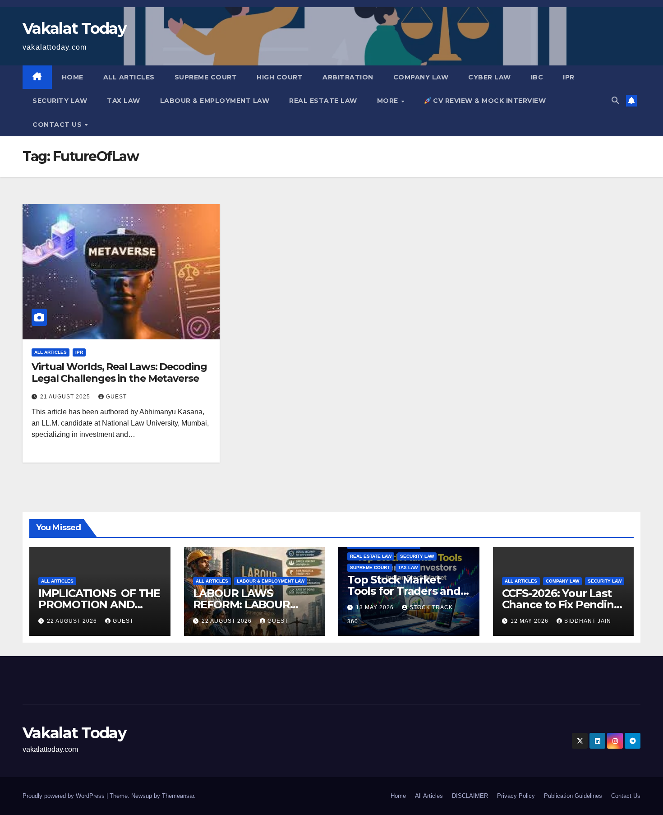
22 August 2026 (73, 621)
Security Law (59, 101)
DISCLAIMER (470, 795)
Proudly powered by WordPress (64, 795)
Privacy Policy (516, 795)
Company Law (421, 77)
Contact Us (58, 124)
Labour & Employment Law (215, 101)
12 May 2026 (530, 621)
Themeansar (178, 795)
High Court (280, 77)
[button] (615, 100)
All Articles (129, 77)
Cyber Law (489, 77)
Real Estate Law (323, 101)
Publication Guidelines (573, 795)
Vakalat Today (74, 28)
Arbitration (347, 77)
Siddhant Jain (587, 621)
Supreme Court (206, 77)
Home (72, 77)
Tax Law (123, 101)
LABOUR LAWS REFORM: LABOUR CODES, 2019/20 (241, 604)
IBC (537, 77)
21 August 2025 (66, 397)
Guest (116, 397)
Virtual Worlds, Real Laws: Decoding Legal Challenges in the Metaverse (119, 372)
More (389, 101)
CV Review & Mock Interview (488, 101)
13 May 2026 (376, 607)
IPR (569, 77)
